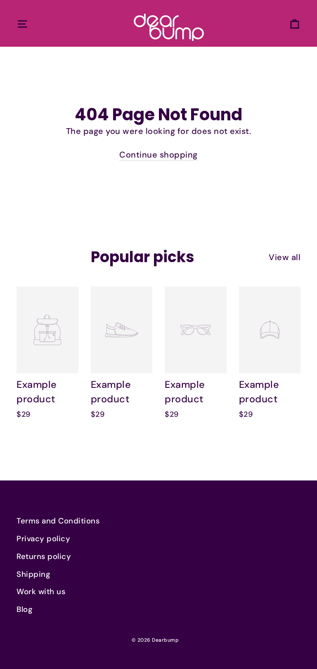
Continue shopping (158, 154)
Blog (25, 609)
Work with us (41, 592)
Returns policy (44, 556)
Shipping (33, 574)
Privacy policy (43, 539)
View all (284, 257)
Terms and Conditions (58, 521)
